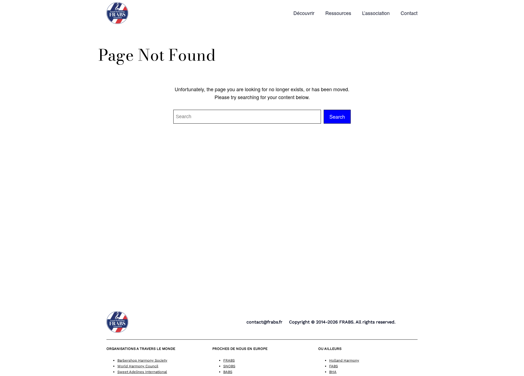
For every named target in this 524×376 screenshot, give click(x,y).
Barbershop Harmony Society (142, 360)
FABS (333, 366)
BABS (227, 372)
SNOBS (229, 366)
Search (337, 116)
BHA (333, 372)
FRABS (229, 360)
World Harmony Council (137, 366)
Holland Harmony (344, 360)
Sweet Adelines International (142, 372)
